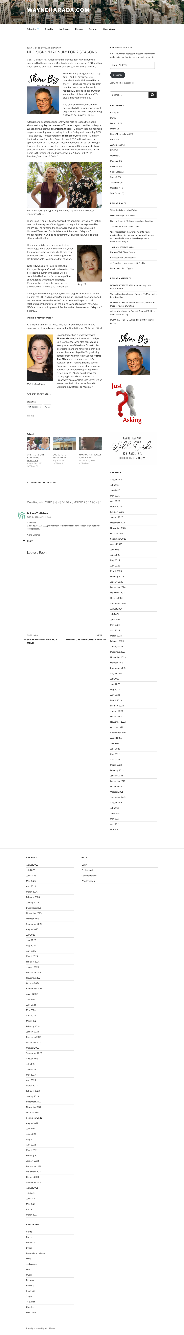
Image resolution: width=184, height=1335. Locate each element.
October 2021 (116, 792)
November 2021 (117, 786)
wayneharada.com (58, 10)
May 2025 (115, 560)
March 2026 (116, 506)
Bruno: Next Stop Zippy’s (121, 268)
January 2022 (116, 775)
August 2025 (116, 544)
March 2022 (116, 765)
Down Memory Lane (119, 134)
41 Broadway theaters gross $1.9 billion (128, 263)
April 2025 (115, 565)
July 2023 (114, 679)
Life (112, 150)
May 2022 (115, 754)
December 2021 (117, 781)
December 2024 (117, 587)
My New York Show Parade (122, 252)
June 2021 (115, 813)
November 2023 (118, 657)
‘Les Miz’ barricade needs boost (124, 226)
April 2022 (115, 759)
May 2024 (115, 625)
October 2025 (116, 533)
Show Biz (49, 29)
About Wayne (108, 29)
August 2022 (116, 738)
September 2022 (118, 732)
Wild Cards (115, 193)
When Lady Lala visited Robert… (125, 210)
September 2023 (118, 668)
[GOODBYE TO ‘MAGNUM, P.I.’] (64, 443)
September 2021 (118, 797)
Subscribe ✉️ (33, 29)
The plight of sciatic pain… (122, 247)
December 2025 (117, 522)
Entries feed (87, 870)
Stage (113, 177)
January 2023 (116, 711)
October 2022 (116, 727)
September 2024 (118, 603)
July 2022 (114, 743)
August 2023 (116, 673)
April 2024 (115, 630)
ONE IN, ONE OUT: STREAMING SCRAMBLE (35, 457)
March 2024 (116, 635)
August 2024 (116, 609)
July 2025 (114, 549)
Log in (84, 865)
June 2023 (115, 684)
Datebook (114, 123)
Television (49, 483)
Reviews (93, 29)
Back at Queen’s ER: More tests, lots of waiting (131, 221)
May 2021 (114, 818)
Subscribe (117, 75)
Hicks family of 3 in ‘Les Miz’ (123, 215)
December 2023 (117, 652)
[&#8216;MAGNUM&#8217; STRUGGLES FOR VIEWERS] (90, 443)
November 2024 (118, 592)
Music (113, 155)
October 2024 (116, 598)
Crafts (113, 112)
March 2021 (115, 829)
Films (112, 139)
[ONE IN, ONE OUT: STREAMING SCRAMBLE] (38, 443)
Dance (113, 118)
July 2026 (114, 485)
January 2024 (116, 646)
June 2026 (115, 490)
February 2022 (117, 770)
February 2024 (117, 641)
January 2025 (116, 582)
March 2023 (116, 700)
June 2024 (115, 619)
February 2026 (117, 512)
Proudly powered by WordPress (40, 1328)
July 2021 (114, 808)
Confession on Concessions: (123, 257)
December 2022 (117, 716)
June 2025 (115, 555)
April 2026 (115, 501)
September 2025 (118, 539)
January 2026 (116, 517)
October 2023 (116, 662)
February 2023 (117, 705)
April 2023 (115, 695)
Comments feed (89, 875)
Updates (114, 188)
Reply (30, 541)
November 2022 (117, 722)
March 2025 (116, 571)
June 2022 (115, 748)
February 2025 (117, 576)
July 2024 (114, 614)
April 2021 (115, 824)
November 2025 (118, 528)
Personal (79, 29)
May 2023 (115, 689)
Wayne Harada (52, 48)
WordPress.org (88, 881)
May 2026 (115, 495)
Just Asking (64, 29)
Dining (113, 128)
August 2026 (116, 479)
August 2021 (116, 802)
